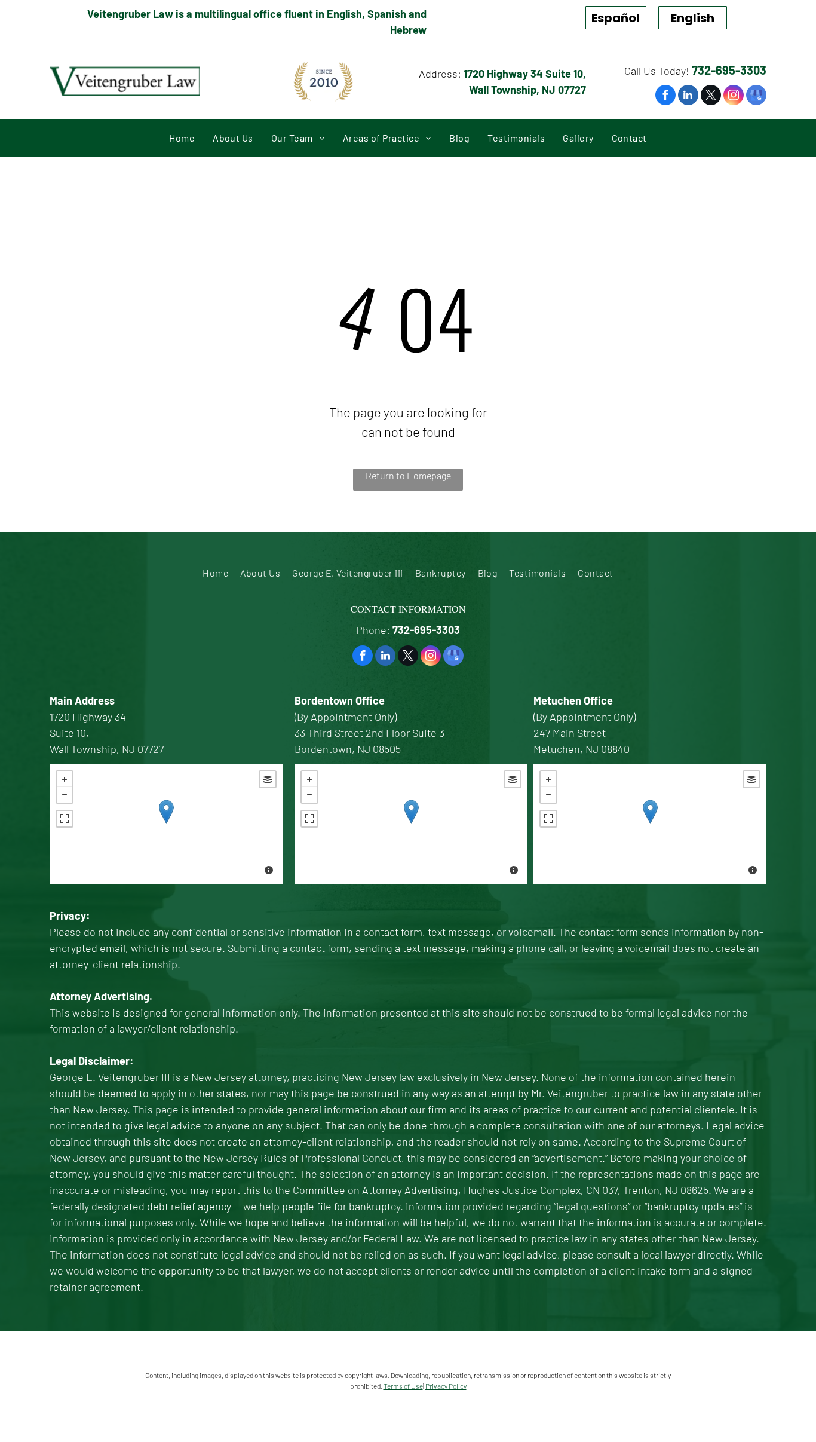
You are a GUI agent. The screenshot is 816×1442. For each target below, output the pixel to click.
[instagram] (733, 96)
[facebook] (665, 96)
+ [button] (64, 779)
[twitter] (711, 96)
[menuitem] (182, 138)
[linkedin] (688, 96)
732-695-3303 (729, 70)
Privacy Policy (446, 1386)
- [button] (64, 795)
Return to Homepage (408, 475)
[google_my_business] (756, 96)
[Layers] (267, 779)
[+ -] (166, 824)
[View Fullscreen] (64, 818)
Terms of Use (403, 1386)
